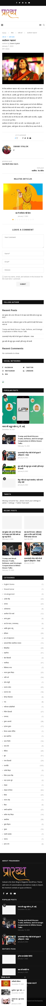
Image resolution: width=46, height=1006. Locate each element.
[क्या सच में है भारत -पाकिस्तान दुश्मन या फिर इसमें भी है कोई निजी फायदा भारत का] (34, 522)
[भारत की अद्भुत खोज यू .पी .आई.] (23, 410)
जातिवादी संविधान (16, 981)
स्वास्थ (24, 839)
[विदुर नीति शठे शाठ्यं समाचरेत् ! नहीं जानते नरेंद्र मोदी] (9, 483)
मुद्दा (24, 756)
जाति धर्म (20, 33)
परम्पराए (24, 716)
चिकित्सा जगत (24, 667)
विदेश (24, 795)
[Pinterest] (22, 3)
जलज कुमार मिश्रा (24, 672)
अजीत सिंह (24, 599)
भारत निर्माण (24, 741)
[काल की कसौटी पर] (9, 972)
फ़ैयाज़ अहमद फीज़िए (24, 731)
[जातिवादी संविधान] (5, 983)
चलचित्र (24, 663)
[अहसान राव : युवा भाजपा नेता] (5, 1001)
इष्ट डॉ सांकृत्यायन (24, 638)
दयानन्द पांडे (24, 692)
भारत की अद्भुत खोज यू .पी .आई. (13, 426)
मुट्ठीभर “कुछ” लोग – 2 (18, 990)
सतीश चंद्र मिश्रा (24, 814)
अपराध (24, 604)
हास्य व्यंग (24, 844)
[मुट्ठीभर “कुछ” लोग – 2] (5, 992)
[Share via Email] (30, 138)
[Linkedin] (25, 3)
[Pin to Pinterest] (27, 138)
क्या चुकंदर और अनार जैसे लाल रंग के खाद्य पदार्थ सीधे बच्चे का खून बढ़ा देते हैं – (11, 534)
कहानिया (24, 653)
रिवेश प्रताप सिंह (24, 775)
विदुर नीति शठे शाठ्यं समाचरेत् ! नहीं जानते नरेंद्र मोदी (30, 481)
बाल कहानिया (24, 736)
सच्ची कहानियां (24, 809)
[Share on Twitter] (25, 138)
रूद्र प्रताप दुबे (24, 780)
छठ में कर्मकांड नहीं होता (23, 213)
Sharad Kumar (24, 589)
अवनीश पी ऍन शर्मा (24, 613)
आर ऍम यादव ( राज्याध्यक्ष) (24, 623)
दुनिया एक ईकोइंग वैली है (25, 956)
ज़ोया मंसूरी (24, 682)
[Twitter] (19, 3)
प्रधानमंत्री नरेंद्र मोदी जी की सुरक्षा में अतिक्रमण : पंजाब (18, 336)
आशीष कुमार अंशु (24, 628)
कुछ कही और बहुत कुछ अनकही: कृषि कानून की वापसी (17, 341)
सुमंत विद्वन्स (24, 824)
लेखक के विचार (24, 790)
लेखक (24, 785)
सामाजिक (24, 819)
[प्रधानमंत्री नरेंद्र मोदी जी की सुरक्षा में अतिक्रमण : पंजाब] (9, 455)
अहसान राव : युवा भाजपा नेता (18, 1000)
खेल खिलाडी (24, 658)
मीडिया (24, 751)
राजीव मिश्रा (24, 770)
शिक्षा (24, 805)
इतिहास (24, 633)
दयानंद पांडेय (24, 687)
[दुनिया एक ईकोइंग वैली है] (9, 959)
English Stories (24, 584)
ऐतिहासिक (24, 648)
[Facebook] (16, 3)
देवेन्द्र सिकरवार (24, 697)
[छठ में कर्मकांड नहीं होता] (23, 197)
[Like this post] (18, 138)
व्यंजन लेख (24, 800)
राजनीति (24, 765)
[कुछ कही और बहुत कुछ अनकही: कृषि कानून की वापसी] (9, 469)
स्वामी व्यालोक (12, 37)
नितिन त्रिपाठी (24, 712)
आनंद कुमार (24, 618)
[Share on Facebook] (22, 138)
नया (24, 702)
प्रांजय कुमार (24, 726)
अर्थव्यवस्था (24, 609)
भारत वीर (24, 746)
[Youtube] (29, 3)
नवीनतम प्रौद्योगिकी (24, 707)
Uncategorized (24, 594)
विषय (12, 33)
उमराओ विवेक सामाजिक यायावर (24, 643)
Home (4, 33)
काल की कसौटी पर (23, 969)
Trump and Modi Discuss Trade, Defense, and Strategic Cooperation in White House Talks (22, 330)
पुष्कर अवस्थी (24, 721)
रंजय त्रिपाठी (24, 760)
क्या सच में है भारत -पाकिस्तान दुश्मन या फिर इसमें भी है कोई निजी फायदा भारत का (33, 534)
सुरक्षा (24, 829)
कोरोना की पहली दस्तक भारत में (27, 983)
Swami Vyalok (15, 43)
